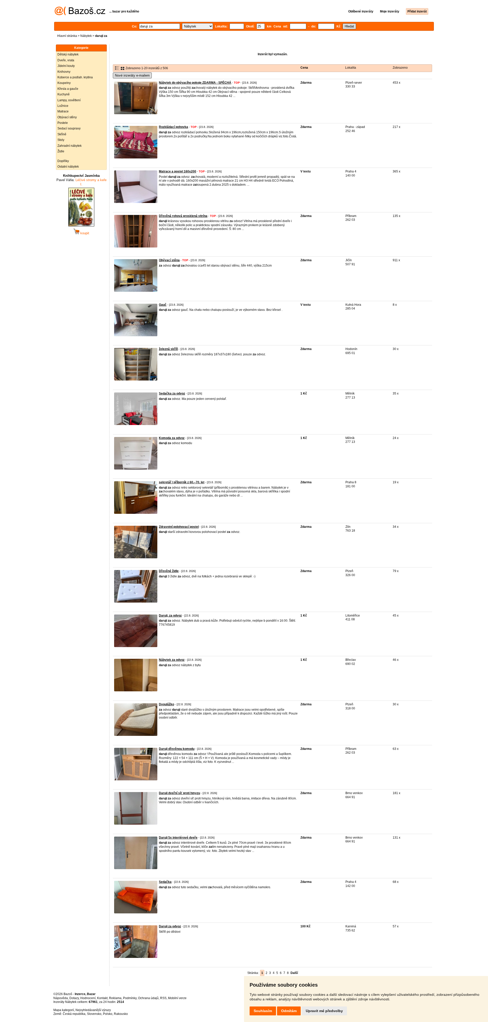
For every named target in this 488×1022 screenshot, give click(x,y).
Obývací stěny (67, 117)
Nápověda (60, 998)
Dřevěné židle (169, 571)
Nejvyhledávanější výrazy (93, 1010)
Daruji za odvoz (170, 926)
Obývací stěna (169, 260)
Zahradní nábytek (69, 146)
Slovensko (94, 1014)
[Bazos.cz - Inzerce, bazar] (80, 14)
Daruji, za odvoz (170, 615)
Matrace (63, 111)
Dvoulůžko (166, 704)
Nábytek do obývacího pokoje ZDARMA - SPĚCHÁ (195, 82)
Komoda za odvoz (172, 438)
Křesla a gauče (67, 89)
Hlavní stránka (67, 36)
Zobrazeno (400, 67)
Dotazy (74, 998)
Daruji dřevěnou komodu (176, 749)
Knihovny (63, 72)
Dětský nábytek (68, 54)
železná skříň (168, 349)
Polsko (107, 1014)
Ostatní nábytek (68, 166)
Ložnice (62, 106)
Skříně (61, 134)
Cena (304, 67)
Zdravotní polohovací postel (179, 527)
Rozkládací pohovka (173, 127)
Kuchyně (63, 94)
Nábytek (86, 36)
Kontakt (102, 998)
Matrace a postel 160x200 (177, 171)
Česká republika (74, 1014)
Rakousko (121, 1014)
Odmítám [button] (289, 1011)
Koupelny (64, 83)
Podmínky (129, 998)
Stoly (60, 140)
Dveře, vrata (65, 60)
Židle (60, 151)
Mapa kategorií (63, 1010)
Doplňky (63, 161)
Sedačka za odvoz (172, 393)
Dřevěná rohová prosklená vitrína (183, 216)
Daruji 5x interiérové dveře (178, 837)
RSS (163, 998)
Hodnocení (88, 998)
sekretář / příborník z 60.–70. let (181, 482)
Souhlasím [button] (263, 1011)
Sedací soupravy (69, 128)
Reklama (115, 998)
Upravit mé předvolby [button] (324, 1011)
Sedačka (165, 882)
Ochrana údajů (148, 998)
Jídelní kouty (66, 66)
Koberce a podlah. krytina (75, 77)
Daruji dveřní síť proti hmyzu (179, 793)
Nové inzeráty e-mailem (132, 75)
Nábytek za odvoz (172, 660)
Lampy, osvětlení (69, 100)
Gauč (162, 304)
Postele (62, 123)
